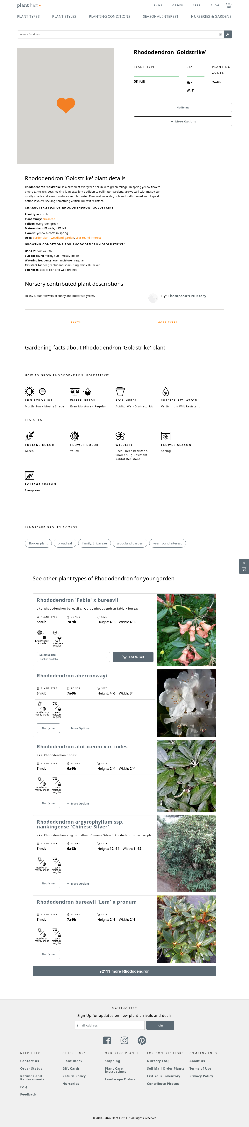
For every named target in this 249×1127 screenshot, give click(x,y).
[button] (220, 34)
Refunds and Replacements (32, 1077)
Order (177, 5)
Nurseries (70, 1084)
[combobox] (73, 657)
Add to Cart (136, 657)
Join (160, 1025)
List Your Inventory (163, 1076)
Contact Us (29, 1061)
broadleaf (65, 543)
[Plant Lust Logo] (29, 5)
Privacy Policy (201, 1076)
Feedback (28, 1094)
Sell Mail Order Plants (166, 1068)
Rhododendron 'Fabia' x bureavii (77, 600)
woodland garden (62, 237)
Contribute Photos (163, 1084)
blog (215, 5)
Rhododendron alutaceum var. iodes (82, 746)
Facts (76, 322)
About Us (197, 1061)
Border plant (38, 543)
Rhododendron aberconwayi (72, 675)
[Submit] (228, 34)
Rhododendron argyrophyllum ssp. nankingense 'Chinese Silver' (80, 824)
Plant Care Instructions (115, 1070)
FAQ (23, 1087)
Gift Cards (71, 1068)
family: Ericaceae (94, 543)
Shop (158, 5)
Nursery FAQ (158, 1061)
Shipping (112, 1061)
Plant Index (72, 1061)
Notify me (183, 107)
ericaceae (49, 219)
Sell (197, 5)
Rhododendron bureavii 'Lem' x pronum (87, 901)
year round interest (88, 237)
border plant (41, 237)
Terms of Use (200, 1068)
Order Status (31, 1068)
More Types (168, 322)
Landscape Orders (120, 1079)
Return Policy (74, 1076)
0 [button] (229, 3)
